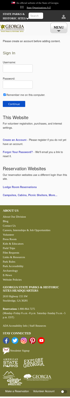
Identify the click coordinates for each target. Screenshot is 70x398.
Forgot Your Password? (18, 152)
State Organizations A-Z (39, 7)
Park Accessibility (13, 266)
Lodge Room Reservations (20, 187)
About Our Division (14, 216)
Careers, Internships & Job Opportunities (26, 230)
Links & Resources (14, 257)
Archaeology (10, 270)
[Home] (13, 27)
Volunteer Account (44, 391)
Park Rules (9, 261)
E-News (7, 275)
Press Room (10, 239)
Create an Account (15, 140)
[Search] (46, 16)
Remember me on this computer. (25, 95)
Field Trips (9, 248)
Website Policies (12, 279)
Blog (5, 221)
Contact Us (9, 225)
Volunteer (8, 234)
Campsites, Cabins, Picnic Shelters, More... (30, 195)
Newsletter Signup (19, 350)
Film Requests (11, 252)
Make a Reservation (17, 391)
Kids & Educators (13, 243)
